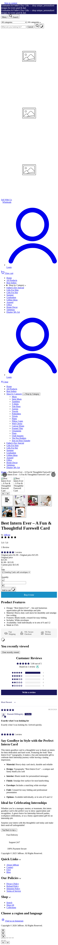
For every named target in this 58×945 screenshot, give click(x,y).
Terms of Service (13, 891)
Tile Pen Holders (19, 438)
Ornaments (16, 431)
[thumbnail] (7, 500)
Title (3, 570)
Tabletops (10, 309)
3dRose (7, 535)
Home (9, 278)
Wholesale (6, 202)
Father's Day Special (15, 287)
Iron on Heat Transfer (21, 440)
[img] (7, 710)
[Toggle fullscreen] (10, 937)
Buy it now (29, 595)
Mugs (14, 396)
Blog (8, 872)
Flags (14, 433)
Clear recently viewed (10, 652)
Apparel (9, 302)
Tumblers (16, 401)
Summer (10, 295)
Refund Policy (12, 886)
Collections (11, 907)
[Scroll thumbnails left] (3, 493)
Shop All (10, 905)
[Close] (3, 930)
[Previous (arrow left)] (2, 940)
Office (9, 305)
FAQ (8, 870)
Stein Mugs (17, 399)
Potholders (16, 414)
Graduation (11, 297)
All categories (34, 22)
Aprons (15, 409)
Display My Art (13, 312)
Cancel (30, 27)
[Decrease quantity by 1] (3, 579)
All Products (11, 280)
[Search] (39, 26)
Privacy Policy (12, 884)
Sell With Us (6, 200)
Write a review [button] (29, 692)
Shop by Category (17, 285)
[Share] (7, 937)
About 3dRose (12, 865)
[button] (8, 552)
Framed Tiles (17, 428)
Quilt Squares (17, 436)
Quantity (4, 577)
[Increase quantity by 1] (3, 585)
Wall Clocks (17, 423)
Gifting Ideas (12, 300)
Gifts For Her (12, 292)
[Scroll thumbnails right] (8, 493)
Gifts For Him (12, 290)
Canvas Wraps (18, 426)
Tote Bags (16, 406)
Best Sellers (11, 283)
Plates (14, 418)
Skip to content (10, 3)
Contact (9, 867)
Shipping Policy (13, 888)
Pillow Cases (17, 421)
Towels (15, 411)
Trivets (15, 416)
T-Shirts (15, 404)
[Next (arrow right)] (5, 940)
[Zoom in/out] (13, 937)
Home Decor (12, 307)
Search (9, 902)
